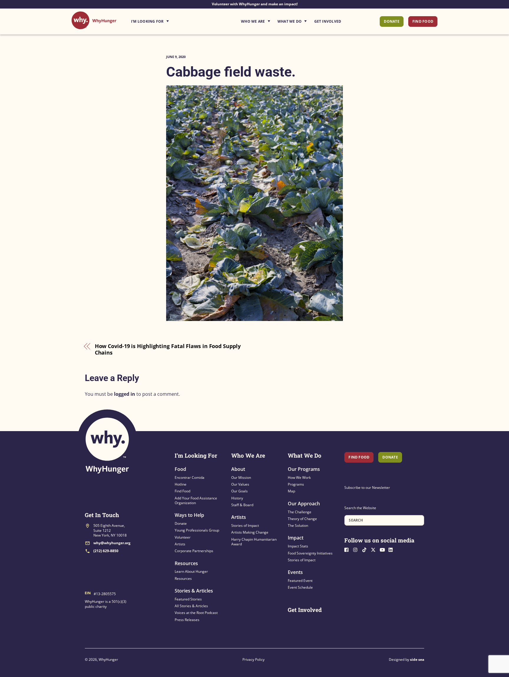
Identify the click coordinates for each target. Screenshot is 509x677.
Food (180, 469)
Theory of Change (302, 518)
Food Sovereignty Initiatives (310, 553)
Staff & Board (242, 504)
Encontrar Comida (189, 477)
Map (291, 491)
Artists (180, 544)
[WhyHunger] (94, 26)
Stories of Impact (245, 525)
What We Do (289, 21)
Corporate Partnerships (194, 550)
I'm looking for (166, 20)
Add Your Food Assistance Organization (196, 500)
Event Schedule (300, 587)
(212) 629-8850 (105, 550)
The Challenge (299, 511)
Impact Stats (298, 546)
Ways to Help (189, 515)
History (237, 498)
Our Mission (241, 477)
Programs (296, 484)
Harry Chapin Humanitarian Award (254, 542)
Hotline (180, 484)
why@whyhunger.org (111, 542)
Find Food (422, 21)
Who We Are (253, 21)
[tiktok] (366, 549)
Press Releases (187, 619)
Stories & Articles (194, 590)
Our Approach (304, 503)
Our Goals (239, 491)
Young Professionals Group (197, 530)
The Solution (298, 525)
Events (295, 572)
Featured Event (300, 580)
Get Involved (327, 21)
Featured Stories (188, 599)
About (238, 469)
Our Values (240, 484)
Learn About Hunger (191, 571)
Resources (186, 563)
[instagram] (357, 549)
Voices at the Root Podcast (196, 612)
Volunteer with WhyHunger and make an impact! (255, 3)
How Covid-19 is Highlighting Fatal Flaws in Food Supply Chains (168, 349)
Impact (295, 537)
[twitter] (375, 549)
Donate (391, 21)
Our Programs (304, 469)
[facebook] (348, 549)
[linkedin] (392, 549)
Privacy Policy (253, 659)
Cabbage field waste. (231, 72)
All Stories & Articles (191, 605)
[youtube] (383, 549)
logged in (124, 394)
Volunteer (183, 537)
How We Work (299, 477)
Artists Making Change (249, 532)
